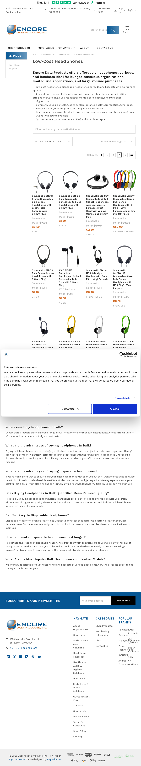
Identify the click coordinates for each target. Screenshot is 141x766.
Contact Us (105, 48)
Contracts (79, 635)
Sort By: (39, 141)
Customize (68, 408)
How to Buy (79, 678)
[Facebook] (20, 656)
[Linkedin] (8, 656)
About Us (78, 705)
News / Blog (79, 731)
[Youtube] (39, 656)
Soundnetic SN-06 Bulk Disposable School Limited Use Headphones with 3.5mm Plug (70, 201)
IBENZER (123, 655)
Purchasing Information (55, 48)
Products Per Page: (111, 141)
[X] (14, 656)
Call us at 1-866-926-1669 (23, 648)
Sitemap (78, 736)
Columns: (92, 155)
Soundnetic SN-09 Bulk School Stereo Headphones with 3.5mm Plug (43, 275)
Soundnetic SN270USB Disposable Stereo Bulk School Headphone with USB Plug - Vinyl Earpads (123, 279)
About (84, 48)
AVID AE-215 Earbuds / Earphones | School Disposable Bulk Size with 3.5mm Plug (70, 278)
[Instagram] (26, 656)
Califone (123, 635)
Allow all (115, 408)
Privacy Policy (81, 716)
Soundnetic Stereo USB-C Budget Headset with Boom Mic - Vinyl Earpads (97, 275)
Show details (122, 397)
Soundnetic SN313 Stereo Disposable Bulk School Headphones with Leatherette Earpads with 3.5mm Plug (42, 204)
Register (132, 10)
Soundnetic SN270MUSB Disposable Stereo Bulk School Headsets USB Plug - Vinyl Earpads (43, 349)
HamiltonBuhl (126, 629)
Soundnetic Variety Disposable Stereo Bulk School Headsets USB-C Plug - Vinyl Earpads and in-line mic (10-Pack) (124, 204)
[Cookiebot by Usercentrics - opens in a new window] (122, 354)
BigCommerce (17, 759)
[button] (123, 756)
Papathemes (54, 759)
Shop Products (19, 48)
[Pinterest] (33, 656)
